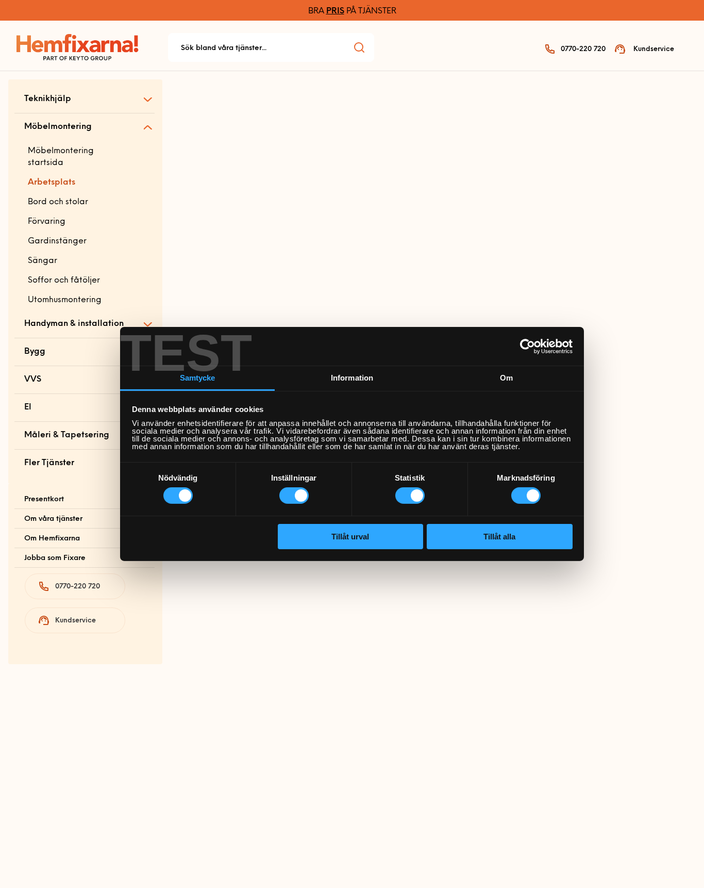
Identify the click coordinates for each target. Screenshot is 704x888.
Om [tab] (506, 377)
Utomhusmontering (65, 300)
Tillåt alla (499, 536)
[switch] (294, 495)
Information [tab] (352, 377)
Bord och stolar (58, 202)
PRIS (335, 11)
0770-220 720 (583, 49)
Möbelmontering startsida (61, 157)
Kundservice (653, 49)
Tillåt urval (350, 536)
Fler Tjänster (49, 463)
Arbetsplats (51, 182)
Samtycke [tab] (197, 377)
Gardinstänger (57, 241)
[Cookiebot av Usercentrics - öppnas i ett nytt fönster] (527, 346)
